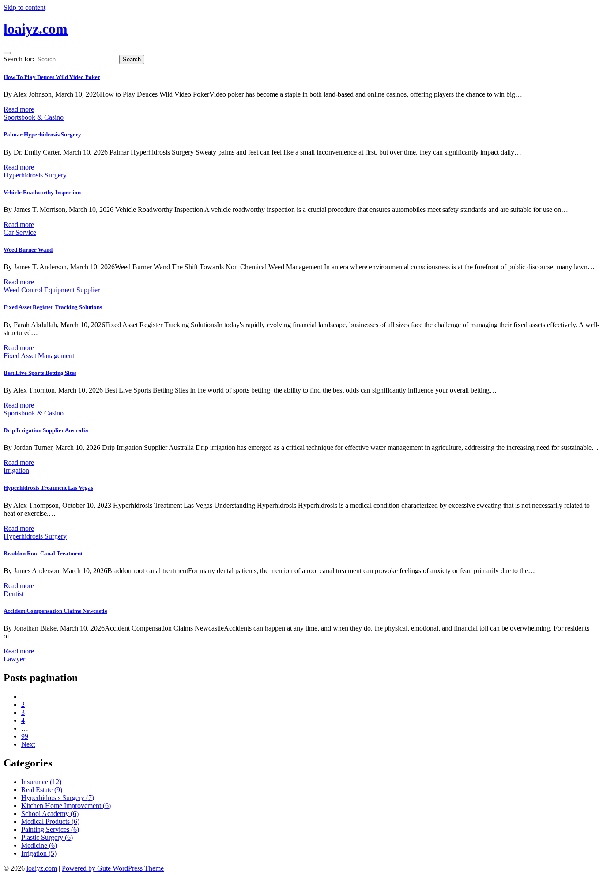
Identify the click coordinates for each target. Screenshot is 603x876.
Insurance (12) (41, 781)
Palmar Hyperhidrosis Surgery (42, 134)
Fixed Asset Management (39, 355)
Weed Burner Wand (28, 249)
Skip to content (24, 7)
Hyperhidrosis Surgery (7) (57, 797)
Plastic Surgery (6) (47, 837)
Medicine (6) (39, 845)
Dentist (13, 593)
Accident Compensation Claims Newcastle (55, 611)
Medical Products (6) (50, 821)
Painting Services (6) (50, 829)
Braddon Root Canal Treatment (43, 553)
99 (24, 736)
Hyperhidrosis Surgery (35, 175)
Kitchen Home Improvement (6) (66, 805)
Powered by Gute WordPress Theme (113, 868)
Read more (19, 109)
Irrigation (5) (39, 853)
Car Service (20, 232)
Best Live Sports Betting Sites (40, 373)
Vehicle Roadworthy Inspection (42, 192)
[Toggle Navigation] (7, 53)
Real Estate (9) (41, 789)
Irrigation (16, 470)
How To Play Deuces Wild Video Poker (52, 77)
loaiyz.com (36, 29)
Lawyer (14, 659)
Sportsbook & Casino (34, 117)
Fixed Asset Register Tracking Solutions (53, 307)
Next (28, 744)
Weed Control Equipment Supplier (52, 290)
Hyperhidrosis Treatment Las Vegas (48, 487)
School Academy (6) (50, 813)
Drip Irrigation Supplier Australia (46, 430)
